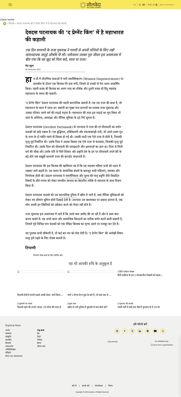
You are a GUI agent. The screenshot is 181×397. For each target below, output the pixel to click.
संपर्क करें (85, 386)
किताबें (11, 24)
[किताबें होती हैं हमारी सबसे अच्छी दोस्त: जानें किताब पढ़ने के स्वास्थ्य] (40, 272)
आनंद (7, 330)
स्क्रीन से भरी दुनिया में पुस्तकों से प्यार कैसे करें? (87, 308)
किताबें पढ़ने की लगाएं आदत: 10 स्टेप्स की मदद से (39, 308)
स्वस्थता (8, 333)
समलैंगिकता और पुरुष (77, 176)
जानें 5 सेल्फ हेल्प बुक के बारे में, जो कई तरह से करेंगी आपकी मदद (96, 295)
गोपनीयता (99, 386)
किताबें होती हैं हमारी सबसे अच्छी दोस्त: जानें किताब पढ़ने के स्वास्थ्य (46, 295)
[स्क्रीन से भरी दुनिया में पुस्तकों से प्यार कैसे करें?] (71, 304)
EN (134, 5)
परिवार (39, 340)
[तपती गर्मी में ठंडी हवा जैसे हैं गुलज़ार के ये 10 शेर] (125, 304)
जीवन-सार (41, 346)
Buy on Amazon (14, 356)
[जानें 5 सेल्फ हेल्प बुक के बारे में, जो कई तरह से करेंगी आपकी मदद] (90, 272)
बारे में (74, 386)
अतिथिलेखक (10, 350)
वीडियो (8, 353)
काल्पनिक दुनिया (68, 195)
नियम (110, 386)
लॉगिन (56, 255)
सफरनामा (9, 346)
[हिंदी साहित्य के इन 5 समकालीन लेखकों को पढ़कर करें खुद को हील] (126, 272)
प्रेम (38, 333)
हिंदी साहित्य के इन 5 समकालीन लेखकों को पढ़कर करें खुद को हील (147, 276)
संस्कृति (8, 337)
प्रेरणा (39, 343)
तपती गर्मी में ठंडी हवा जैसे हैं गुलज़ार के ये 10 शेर (139, 308)
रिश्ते (39, 337)
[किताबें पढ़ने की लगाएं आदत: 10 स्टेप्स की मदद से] (24, 304)
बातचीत (8, 340)
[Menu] (10, 3)
